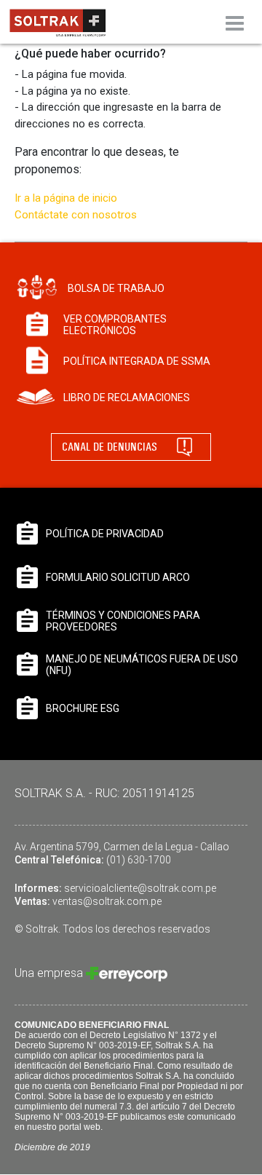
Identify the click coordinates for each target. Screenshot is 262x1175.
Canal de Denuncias (109, 447)
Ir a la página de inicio (66, 198)
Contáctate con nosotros (76, 214)
